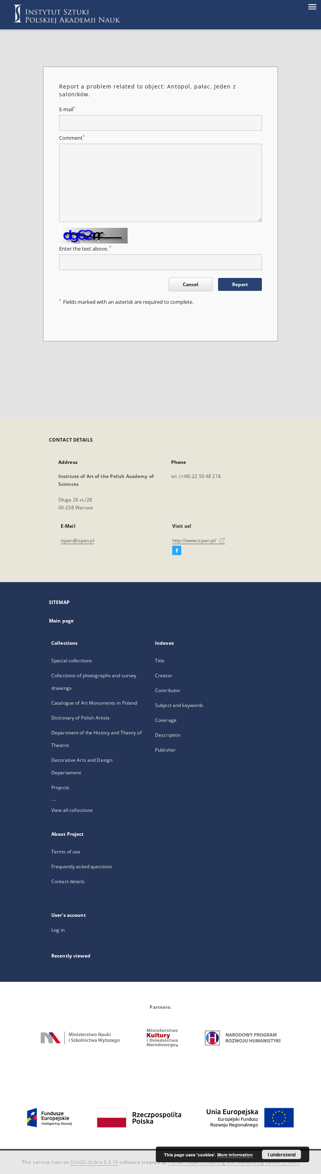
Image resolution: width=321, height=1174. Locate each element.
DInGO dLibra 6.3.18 (94, 1162)
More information (235, 1155)
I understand (282, 1154)
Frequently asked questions (81, 866)
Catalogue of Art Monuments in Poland (94, 703)
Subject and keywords (179, 705)
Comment (72, 138)
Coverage (166, 720)
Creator (163, 675)
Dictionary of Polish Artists (80, 717)
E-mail (67, 109)
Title (160, 660)
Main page (61, 620)
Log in (58, 930)
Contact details (68, 881)
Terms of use (65, 851)
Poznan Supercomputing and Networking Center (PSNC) (233, 1162)
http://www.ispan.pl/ (195, 540)
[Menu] (312, 6)
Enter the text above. (85, 248)
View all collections (72, 810)
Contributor (167, 690)
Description (167, 735)
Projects (60, 787)
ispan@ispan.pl (77, 540)
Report (240, 284)
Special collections (71, 660)
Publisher (165, 750)
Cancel (190, 284)
